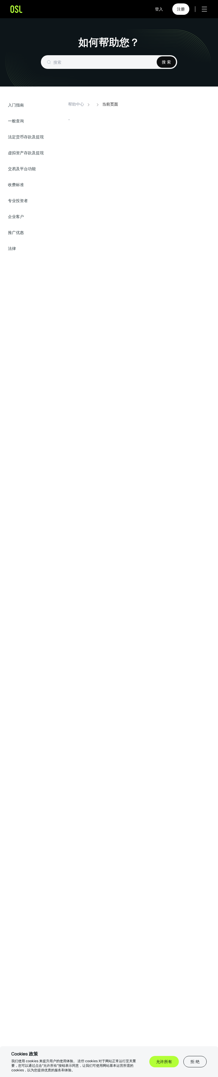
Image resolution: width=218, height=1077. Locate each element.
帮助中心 (76, 104)
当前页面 (110, 104)
